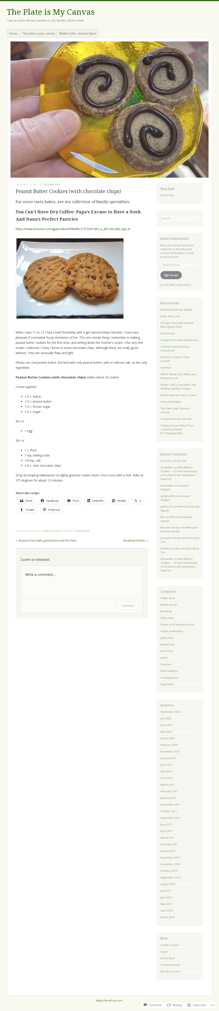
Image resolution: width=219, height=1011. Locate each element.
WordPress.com (170, 971)
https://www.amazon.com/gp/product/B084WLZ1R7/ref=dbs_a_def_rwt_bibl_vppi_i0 (73, 229)
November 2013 (170, 751)
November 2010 (170, 864)
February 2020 (169, 745)
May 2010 (166, 904)
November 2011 (170, 804)
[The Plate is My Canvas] (109, 109)
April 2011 (166, 831)
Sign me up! (171, 275)
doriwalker (52, 184)
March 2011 (167, 838)
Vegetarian (166, 684)
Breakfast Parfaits (135, 540)
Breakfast (166, 611)
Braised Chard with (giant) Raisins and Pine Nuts (46, 540)
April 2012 (166, 778)
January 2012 (168, 798)
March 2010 (167, 917)
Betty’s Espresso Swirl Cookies (178, 395)
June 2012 (166, 765)
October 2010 (168, 871)
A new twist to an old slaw (175, 419)
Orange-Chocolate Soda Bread (179, 340)
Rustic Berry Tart (170, 316)
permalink (83, 530)
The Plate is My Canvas (51, 12)
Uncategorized (169, 677)
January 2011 (168, 851)
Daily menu (167, 618)
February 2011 (169, 844)
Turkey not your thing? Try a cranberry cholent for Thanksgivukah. (177, 429)
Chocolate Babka (170, 402)
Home (13, 33)
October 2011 (168, 811)
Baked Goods (51, 530)
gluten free (166, 638)
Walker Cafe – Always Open (77, 33)
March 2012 (167, 785)
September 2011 (170, 818)
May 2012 (166, 771)
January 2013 (168, 758)
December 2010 (170, 857)
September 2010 (170, 877)
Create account (169, 945)
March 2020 (167, 738)
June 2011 (166, 824)
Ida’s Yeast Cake (176, 461)
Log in (164, 951)
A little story (167, 598)
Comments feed (170, 965)
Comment (128, 605)
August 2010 (167, 884)
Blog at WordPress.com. (109, 1000)
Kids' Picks (166, 651)
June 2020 (166, 725)
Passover (166, 664)
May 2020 (166, 732)
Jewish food (167, 644)
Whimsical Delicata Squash (176, 309)
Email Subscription (174, 238)
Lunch (163, 658)
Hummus (165, 367)
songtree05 (167, 496)
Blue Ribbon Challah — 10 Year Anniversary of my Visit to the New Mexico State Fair (178, 473)
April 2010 (166, 910)
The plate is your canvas (38, 33)
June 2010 (166, 897)
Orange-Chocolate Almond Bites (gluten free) (176, 325)
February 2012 (169, 791)
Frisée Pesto (167, 333)
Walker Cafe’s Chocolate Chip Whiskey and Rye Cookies (178, 386)
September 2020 (170, 712)
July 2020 (165, 718)
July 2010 (165, 891)
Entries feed (167, 958)
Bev (162, 517)
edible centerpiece (171, 631)
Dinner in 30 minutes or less (177, 624)
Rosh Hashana (169, 671)
